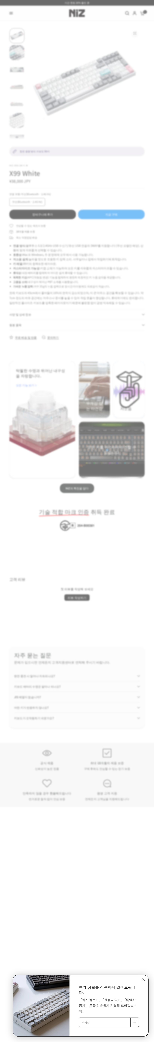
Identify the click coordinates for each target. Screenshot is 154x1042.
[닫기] (143, 980)
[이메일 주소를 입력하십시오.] (134, 1022)
